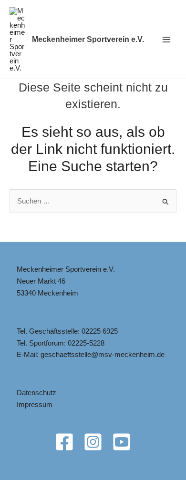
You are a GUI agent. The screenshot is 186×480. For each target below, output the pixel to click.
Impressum (34, 404)
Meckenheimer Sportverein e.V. (88, 39)
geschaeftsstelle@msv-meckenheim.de (103, 354)
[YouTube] (121, 441)
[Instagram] (93, 441)
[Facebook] (64, 441)
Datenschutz (36, 392)
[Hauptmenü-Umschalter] (166, 39)
